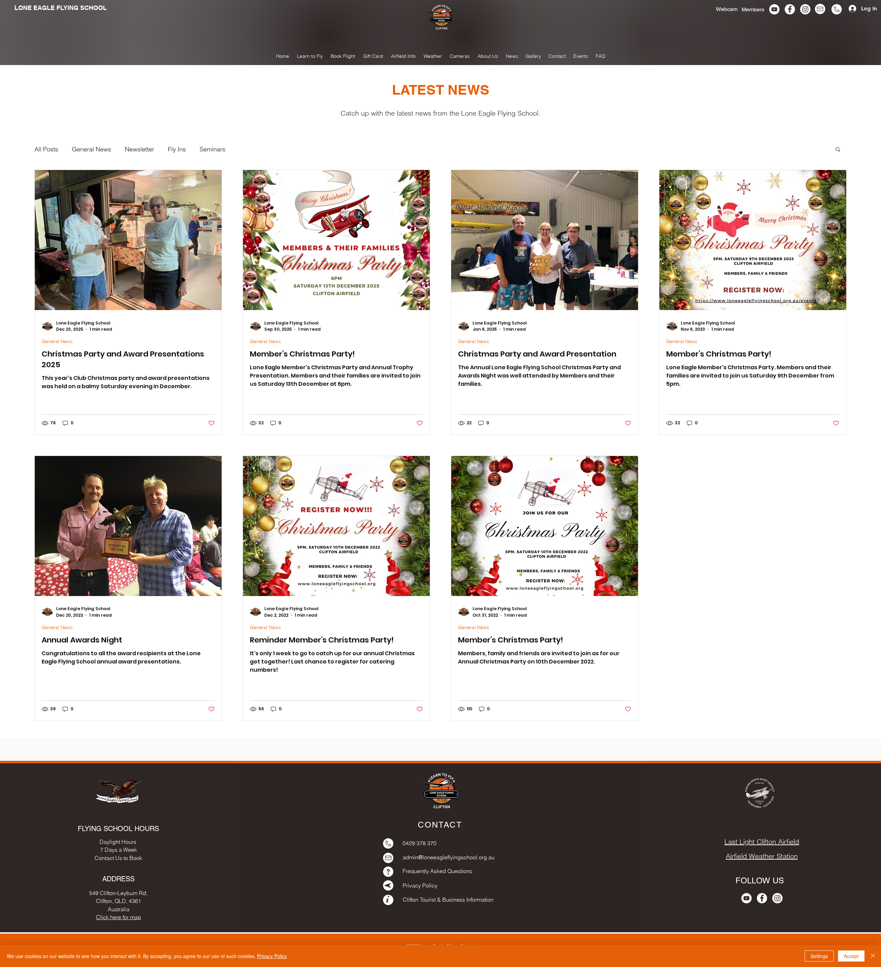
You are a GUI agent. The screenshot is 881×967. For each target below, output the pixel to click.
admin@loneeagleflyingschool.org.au (449, 857)
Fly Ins (177, 149)
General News (91, 149)
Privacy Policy (272, 956)
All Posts (46, 149)
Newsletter (139, 149)
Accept (851, 956)
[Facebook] (790, 9)
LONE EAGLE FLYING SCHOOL (60, 7)
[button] (533, 56)
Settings (819, 956)
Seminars (212, 149)
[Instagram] (805, 9)
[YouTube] (774, 9)
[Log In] (850, 8)
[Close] (873, 955)
